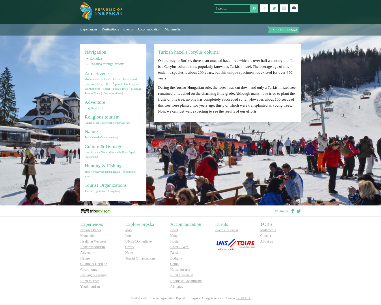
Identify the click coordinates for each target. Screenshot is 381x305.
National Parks (90, 230)
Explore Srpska (284, 30)
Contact (265, 235)
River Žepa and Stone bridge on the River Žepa (109, 152)
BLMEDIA (244, 298)
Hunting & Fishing (93, 275)
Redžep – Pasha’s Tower (115, 88)
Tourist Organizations (140, 258)
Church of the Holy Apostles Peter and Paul (107, 122)
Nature (85, 258)
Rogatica (96, 58)
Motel (174, 235)
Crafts (129, 247)
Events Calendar (226, 230)
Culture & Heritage (93, 264)
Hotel (174, 230)
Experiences (88, 29)
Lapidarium (91, 156)
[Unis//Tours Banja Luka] (235, 244)
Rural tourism (89, 281)
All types (176, 286)
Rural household (181, 275)
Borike (116, 79)
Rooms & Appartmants (186, 281)
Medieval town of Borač (97, 79)
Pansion (175, 252)
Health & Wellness (93, 241)
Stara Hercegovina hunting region (102, 171)
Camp (174, 264)
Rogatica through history (107, 64)
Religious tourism (92, 247)
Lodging (176, 258)
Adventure (87, 252)
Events (128, 29)
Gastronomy (88, 269)
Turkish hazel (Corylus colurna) (101, 137)
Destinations (110, 29)
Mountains (87, 235)
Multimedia (173, 29)
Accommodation (148, 29)
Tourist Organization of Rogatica (102, 191)
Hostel (174, 241)
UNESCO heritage (138, 241)
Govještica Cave (93, 108)
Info (128, 235)
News (129, 252)
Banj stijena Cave (112, 93)
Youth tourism (90, 286)
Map (128, 230)
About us (266, 241)
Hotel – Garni (179, 247)
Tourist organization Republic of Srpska (101, 11)
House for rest (180, 269)
